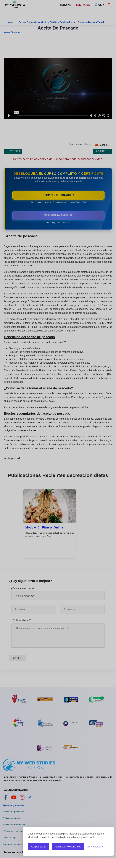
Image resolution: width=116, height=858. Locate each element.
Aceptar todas (38, 846)
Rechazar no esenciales (68, 846)
